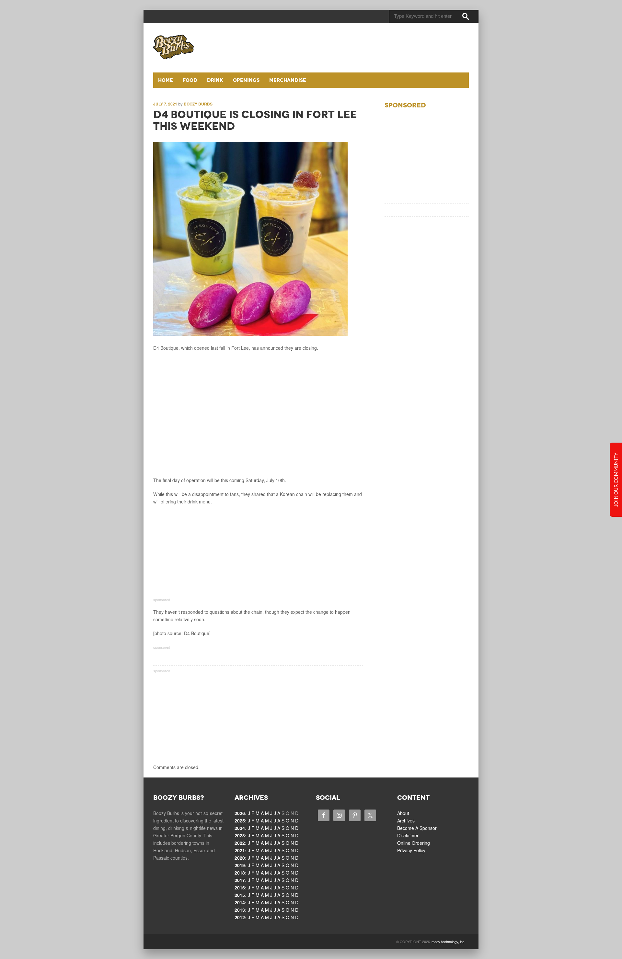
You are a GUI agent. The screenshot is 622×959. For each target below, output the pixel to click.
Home (165, 80)
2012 (240, 917)
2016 (240, 887)
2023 (240, 835)
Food (190, 80)
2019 (240, 865)
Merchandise (287, 80)
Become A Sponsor (417, 828)
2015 (240, 895)
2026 (240, 813)
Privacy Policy (411, 850)
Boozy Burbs (198, 104)
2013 (240, 910)
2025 (240, 820)
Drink (215, 80)
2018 (240, 872)
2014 (240, 902)
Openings (246, 80)
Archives (406, 820)
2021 (240, 850)
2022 (240, 843)
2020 (240, 857)
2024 (240, 828)
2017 (240, 880)
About (403, 813)
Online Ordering (413, 843)
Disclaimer (408, 835)
